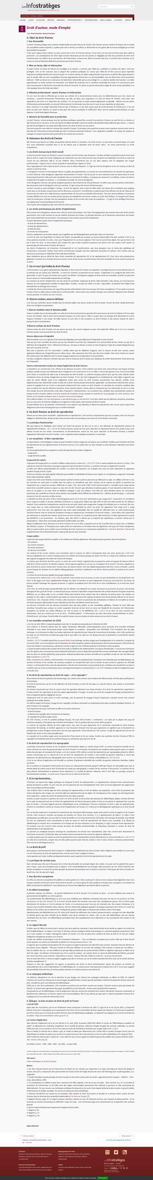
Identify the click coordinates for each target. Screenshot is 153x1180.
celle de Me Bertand (81, 774)
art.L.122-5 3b (53, 578)
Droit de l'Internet (36, 1170)
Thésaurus (61, 20)
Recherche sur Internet (25, 1156)
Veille (60, 1165)
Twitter (116, 1152)
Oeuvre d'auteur (49, 33)
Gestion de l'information (65, 1154)
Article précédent (28, 1136)
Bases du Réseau (35, 1154)
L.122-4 (53, 429)
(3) (98, 80)
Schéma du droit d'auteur (52, 294)
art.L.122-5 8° (98, 668)
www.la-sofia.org (37, 1040)
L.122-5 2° (90, 463)
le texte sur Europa (79, 1096)
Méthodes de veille (74, 1167)
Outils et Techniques (46, 1154)
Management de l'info (66, 1151)
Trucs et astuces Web (37, 1156)
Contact (128, 20)
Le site (31, 20)
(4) (78, 880)
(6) (102, 956)
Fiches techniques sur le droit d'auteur (41, 1061)
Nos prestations (91, 20)
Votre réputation (74, 20)
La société (118, 20)
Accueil (23, 20)
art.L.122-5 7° (43, 657)
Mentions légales (109, 1163)
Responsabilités (26, 1170)
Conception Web (23, 1159)
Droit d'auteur (36, 33)
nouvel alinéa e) (66, 640)
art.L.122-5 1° (126, 837)
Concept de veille (63, 1167)
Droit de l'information (27, 1165)
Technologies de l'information (72, 1156)
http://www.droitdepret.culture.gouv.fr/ (50, 1015)
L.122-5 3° (37, 640)
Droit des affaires (46, 1170)
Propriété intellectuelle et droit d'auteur (29, 1167)
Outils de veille (84, 1167)
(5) (91, 942)
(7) (45, 961)
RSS (125, 1152)
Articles (50, 20)
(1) (52, 47)
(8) (74, 967)
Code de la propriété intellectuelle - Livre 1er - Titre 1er (36, 1141)
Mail (107, 1152)
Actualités (40, 20)
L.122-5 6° (34, 638)
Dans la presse (105, 20)
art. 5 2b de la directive (114, 529)
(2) (88, 72)
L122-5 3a (129, 553)
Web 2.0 (46, 1156)
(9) (99, 969)
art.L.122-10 (110, 757)
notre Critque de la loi (63, 774)
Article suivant (125, 1136)
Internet (22, 1151)
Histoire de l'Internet (24, 1154)
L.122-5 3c (103, 611)
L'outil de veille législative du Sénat (118, 1140)
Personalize (102, 1178)
